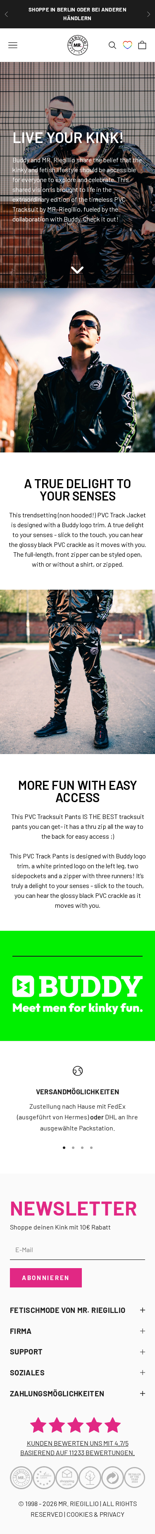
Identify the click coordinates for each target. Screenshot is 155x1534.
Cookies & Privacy (95, 1514)
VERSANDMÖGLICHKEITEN (77, 1091)
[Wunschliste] (127, 45)
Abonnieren (46, 1277)
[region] (77, 1099)
